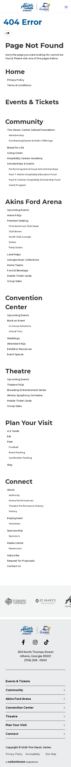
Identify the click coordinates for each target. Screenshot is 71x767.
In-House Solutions (20, 326)
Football (13, 447)
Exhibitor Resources (19, 349)
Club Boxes (15, 231)
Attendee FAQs (16, 343)
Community (24, 121)
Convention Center (23, 302)
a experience (22, 761)
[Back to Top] (65, 755)
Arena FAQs (14, 215)
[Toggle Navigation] (66, 7)
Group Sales (14, 281)
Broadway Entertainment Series (26, 390)
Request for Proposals (20, 560)
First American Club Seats (24, 226)
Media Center (15, 543)
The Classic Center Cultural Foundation (31, 129)
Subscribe (13, 555)
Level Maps (14, 254)
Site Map (50, 754)
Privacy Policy (15, 79)
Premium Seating (17, 220)
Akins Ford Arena (33, 202)
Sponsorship (15, 530)
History (13, 511)
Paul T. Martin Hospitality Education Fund (33, 174)
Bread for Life (15, 147)
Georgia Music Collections (23, 259)
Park (10, 441)
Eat (9, 436)
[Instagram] (35, 642)
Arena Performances (21, 500)
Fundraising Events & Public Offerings (31, 140)
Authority (14, 495)
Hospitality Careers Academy (24, 158)
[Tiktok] (46, 642)
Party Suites (16, 247)
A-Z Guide (13, 431)
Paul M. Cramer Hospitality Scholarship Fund (34, 179)
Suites (12, 242)
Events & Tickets (32, 102)
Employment (15, 518)
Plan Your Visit (28, 423)
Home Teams (15, 265)
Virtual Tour (16, 331)
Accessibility (33, 754)
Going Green (15, 153)
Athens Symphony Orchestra (25, 395)
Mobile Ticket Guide (19, 275)
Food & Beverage (17, 270)
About (10, 489)
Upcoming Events (18, 210)
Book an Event (16, 320)
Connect (18, 481)
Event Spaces (15, 354)
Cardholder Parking (20, 458)
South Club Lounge (20, 237)
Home (7, 33)
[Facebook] (24, 642)
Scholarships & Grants (20, 163)
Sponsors (14, 536)
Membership (16, 135)
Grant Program (17, 185)
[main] (35, 309)
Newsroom (15, 548)
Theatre (18, 371)
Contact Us (14, 566)
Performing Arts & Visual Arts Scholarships (33, 169)
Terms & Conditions (19, 85)
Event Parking (17, 452)
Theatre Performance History (26, 506)
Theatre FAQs (15, 384)
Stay (9, 464)
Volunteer (15, 523)
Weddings (13, 338)
